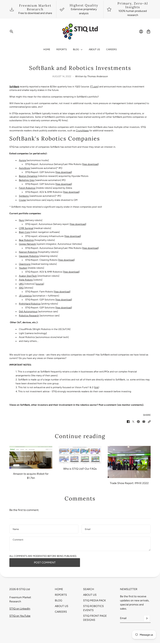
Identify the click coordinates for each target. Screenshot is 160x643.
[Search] (11, 31)
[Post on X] (133, 421)
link (96, 387)
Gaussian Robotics (29, 256)
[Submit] (147, 618)
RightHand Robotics (30, 303)
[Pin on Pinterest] (138, 421)
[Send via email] (144, 421)
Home (59, 589)
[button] (149, 421)
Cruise (22, 200)
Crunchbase (82, 130)
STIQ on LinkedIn (19, 608)
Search (88, 589)
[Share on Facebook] (128, 421)
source (39, 283)
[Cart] (148, 31)
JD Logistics (25, 295)
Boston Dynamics (28, 176)
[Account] (141, 31)
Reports (61, 595)
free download (90, 164)
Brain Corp (24, 232)
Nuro (21, 220)
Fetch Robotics (27, 188)
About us (90, 595)
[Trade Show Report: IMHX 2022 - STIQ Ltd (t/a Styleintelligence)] (129, 462)
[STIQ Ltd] (80, 31)
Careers (61, 611)
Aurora (22, 160)
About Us (61, 606)
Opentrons (24, 264)
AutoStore (24, 168)
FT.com (94, 86)
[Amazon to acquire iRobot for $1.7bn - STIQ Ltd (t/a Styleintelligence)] (30, 457)
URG (21, 283)
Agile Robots (26, 279)
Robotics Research (29, 315)
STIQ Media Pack (94, 600)
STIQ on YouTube (19, 616)
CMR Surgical (26, 228)
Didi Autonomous (28, 311)
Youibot (23, 268)
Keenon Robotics (28, 252)
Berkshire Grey (27, 180)
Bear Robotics (26, 240)
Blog (58, 600)
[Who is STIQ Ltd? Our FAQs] (80, 455)
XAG (21, 287)
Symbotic (24, 196)
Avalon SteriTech (28, 276)
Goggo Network (27, 244)
